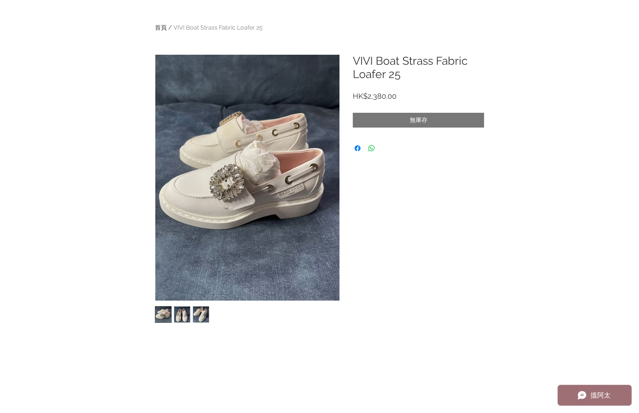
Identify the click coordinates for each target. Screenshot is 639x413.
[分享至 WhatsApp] (371, 148)
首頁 (161, 27)
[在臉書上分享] (357, 148)
